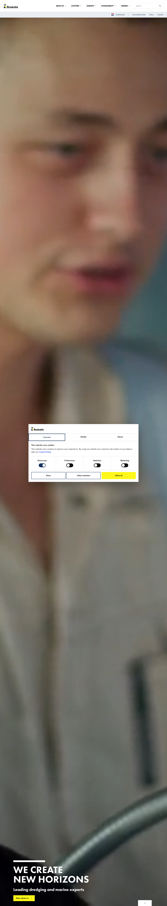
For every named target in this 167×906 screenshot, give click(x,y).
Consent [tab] (46, 437)
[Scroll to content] (145, 903)
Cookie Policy (45, 452)
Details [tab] (84, 437)
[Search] (160, 6)
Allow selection (83, 475)
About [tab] (120, 437)
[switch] (69, 465)
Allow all (118, 475)
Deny (48, 475)
